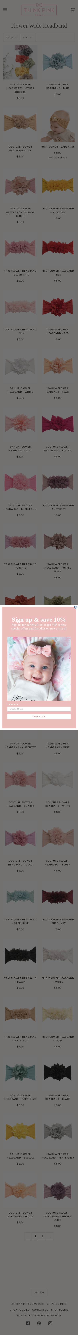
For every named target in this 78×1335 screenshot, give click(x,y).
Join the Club (39, 716)
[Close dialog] (75, 607)
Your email (12, 704)
